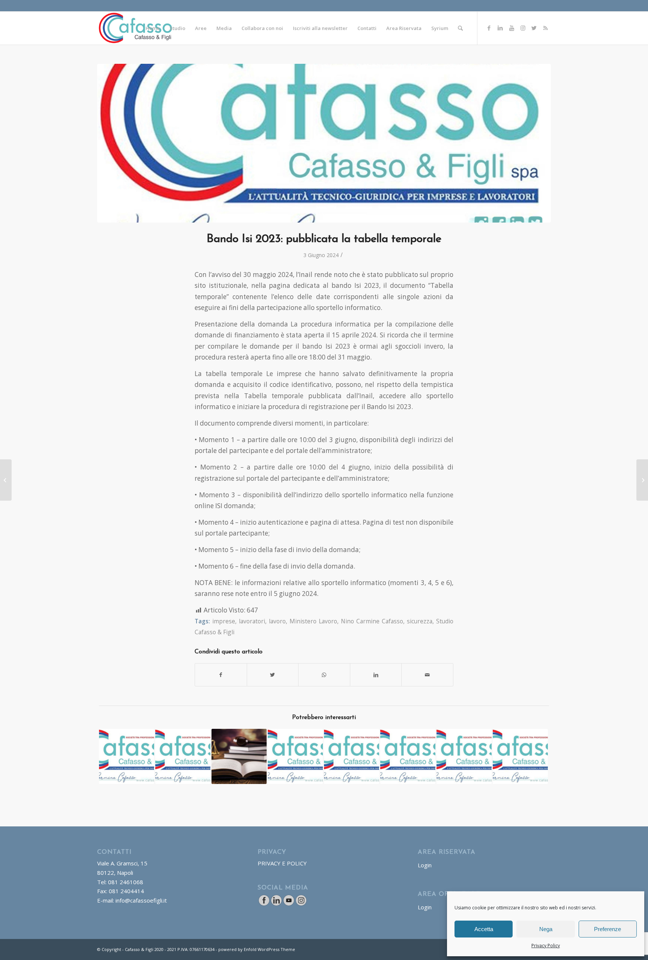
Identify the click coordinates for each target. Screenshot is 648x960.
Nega (545, 929)
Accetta (483, 929)
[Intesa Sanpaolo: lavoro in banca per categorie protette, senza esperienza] (407, 756)
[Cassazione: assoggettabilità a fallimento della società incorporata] (642, 480)
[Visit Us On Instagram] (301, 904)
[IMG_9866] (324, 143)
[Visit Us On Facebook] (264, 904)
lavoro (277, 621)
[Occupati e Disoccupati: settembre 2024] (520, 756)
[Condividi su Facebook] (221, 675)
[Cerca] (460, 28)
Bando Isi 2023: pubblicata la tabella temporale (324, 239)
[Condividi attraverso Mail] (427, 675)
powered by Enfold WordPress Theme (256, 949)
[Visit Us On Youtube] (288, 904)
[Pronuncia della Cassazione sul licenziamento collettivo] (182, 756)
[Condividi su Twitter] (272, 675)
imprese (223, 621)
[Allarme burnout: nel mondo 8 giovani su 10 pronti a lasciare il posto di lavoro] (351, 756)
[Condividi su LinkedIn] (376, 675)
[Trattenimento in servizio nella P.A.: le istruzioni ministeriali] (295, 756)
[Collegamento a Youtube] (511, 27)
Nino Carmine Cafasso (372, 621)
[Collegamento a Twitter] (534, 27)
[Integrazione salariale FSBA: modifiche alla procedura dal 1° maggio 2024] (6, 480)
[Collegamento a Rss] (545, 27)
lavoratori (252, 621)
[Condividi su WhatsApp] (324, 675)
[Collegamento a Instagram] (522, 27)
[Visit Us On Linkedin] (276, 904)
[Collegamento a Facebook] (489, 27)
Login (425, 865)
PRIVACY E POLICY (282, 863)
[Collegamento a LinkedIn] (500, 27)
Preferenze (607, 929)
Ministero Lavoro (313, 621)
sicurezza (419, 621)
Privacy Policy (545, 945)
